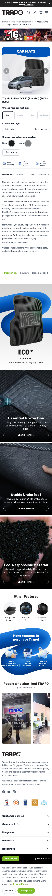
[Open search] (28, 12)
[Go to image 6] (31, 92)
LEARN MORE (26, 435)
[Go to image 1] (21, 92)
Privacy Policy (20, 884)
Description (8, 174)
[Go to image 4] (27, 92)
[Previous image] (6, 71)
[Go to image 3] (25, 92)
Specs (20, 174)
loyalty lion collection (21, 22)
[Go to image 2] (23, 92)
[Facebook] (3, 791)
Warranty (44, 174)
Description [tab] (10, 273)
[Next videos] (47, 719)
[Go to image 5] (29, 92)
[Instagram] (14, 791)
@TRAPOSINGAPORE (26, 688)
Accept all (26, 890)
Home (5, 22)
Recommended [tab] (40, 273)
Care (31, 174)
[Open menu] (47, 12)
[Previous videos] (5, 719)
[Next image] (46, 71)
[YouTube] (9, 791)
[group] (26, 71)
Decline (9, 890)
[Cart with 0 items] (41, 12)
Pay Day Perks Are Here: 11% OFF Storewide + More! (26, 4)
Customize (11, 152)
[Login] (35, 12)
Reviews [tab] (24, 273)
